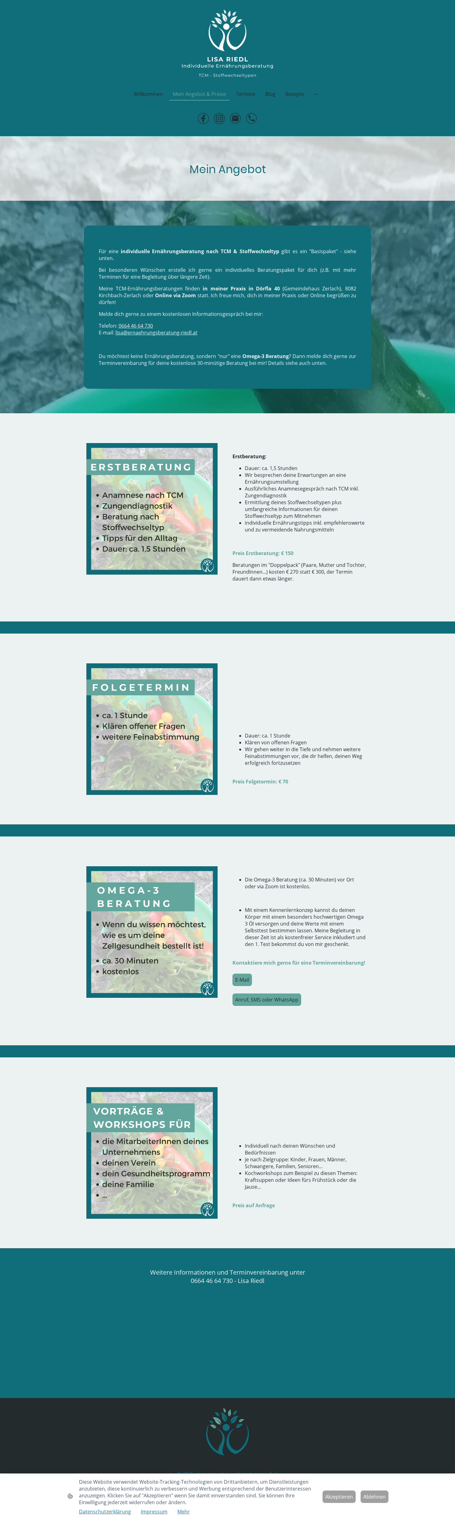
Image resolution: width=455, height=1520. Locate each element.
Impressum (154, 1511)
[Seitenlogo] (227, 44)
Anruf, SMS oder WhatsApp (266, 999)
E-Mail (242, 979)
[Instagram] (219, 118)
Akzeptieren (339, 1496)
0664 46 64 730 (136, 325)
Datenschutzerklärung (105, 1511)
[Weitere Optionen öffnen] (316, 94)
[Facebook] (203, 118)
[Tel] (251, 118)
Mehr (183, 1511)
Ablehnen (374, 1496)
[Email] (235, 118)
